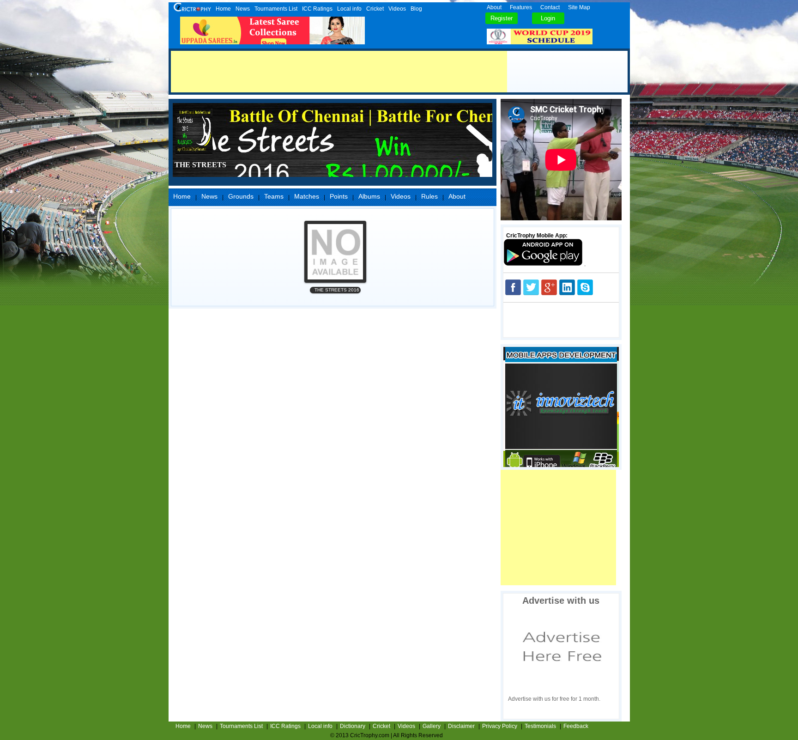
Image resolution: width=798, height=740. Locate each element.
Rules (429, 196)
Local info (349, 9)
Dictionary (352, 726)
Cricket (375, 9)
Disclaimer (461, 726)
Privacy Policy (499, 726)
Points (339, 196)
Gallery (432, 726)
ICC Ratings (317, 9)
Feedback (575, 726)
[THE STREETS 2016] (335, 252)
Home (223, 9)
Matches (306, 196)
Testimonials (540, 726)
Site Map (579, 7)
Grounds (241, 196)
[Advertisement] (339, 71)
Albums (369, 196)
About (494, 7)
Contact (550, 7)
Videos (397, 9)
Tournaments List (275, 9)
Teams (274, 196)
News (243, 9)
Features (521, 7)
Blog (416, 9)
